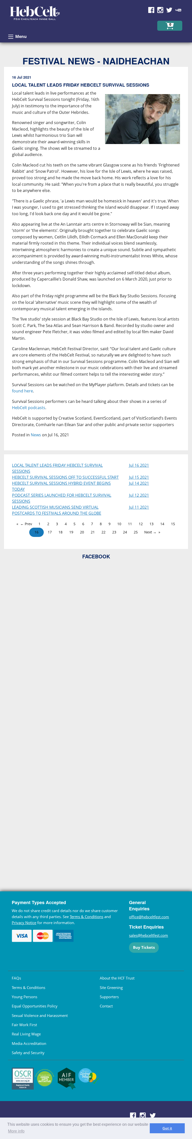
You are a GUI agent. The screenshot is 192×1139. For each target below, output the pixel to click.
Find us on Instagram (160, 10)
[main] (96, 260)
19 (71, 532)
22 (104, 532)
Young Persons (24, 996)
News (36, 435)
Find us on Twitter (169, 10)
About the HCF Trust (117, 978)
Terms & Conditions (86, 916)
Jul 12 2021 (139, 495)
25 (136, 532)
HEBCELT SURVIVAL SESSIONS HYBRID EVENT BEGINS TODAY (61, 486)
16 (36, 532)
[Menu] (10, 37)
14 (162, 523)
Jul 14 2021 (139, 483)
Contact (106, 1005)
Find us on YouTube (178, 10)
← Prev (26, 523)
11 (130, 523)
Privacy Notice (24, 922)
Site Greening (111, 987)
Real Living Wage (26, 1033)
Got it (167, 1128)
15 (173, 523)
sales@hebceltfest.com (148, 935)
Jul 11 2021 (139, 507)
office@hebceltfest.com (149, 916)
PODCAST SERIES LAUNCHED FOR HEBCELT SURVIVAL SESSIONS (61, 498)
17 (50, 532)
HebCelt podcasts (28, 407)
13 (152, 523)
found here (22, 391)
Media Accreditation (29, 1043)
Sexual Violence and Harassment (40, 1015)
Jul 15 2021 (139, 477)
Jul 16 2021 (139, 465)
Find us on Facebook (151, 10)
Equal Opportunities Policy (35, 1005)
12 (141, 523)
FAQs (16, 978)
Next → (150, 532)
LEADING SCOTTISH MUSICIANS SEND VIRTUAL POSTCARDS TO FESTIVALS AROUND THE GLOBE (56, 510)
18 (60, 532)
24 (125, 532)
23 (114, 532)
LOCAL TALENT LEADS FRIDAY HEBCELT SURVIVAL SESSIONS (57, 468)
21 (93, 532)
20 (82, 532)
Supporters (109, 996)
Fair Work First (24, 1024)
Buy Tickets (144, 947)
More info (16, 1131)
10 (119, 523)
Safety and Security (28, 1052)
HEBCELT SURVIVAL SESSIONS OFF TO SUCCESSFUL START (65, 477)
